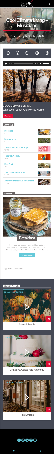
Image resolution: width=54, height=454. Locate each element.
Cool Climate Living (27, 16)
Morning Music (10, 139)
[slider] (46, 63)
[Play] (6, 63)
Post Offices (27, 414)
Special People (27, 324)
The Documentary (12, 156)
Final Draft (8, 164)
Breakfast (8, 131)
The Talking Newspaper (14, 172)
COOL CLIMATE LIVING (17, 105)
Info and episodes (27, 255)
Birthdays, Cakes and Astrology (27, 369)
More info (8, 116)
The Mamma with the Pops (16, 147)
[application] (27, 63)
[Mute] (41, 63)
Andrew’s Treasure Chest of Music (19, 180)
